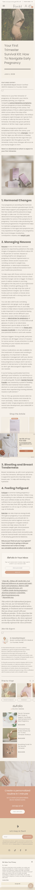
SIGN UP (26, 450)
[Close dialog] (34, 434)
